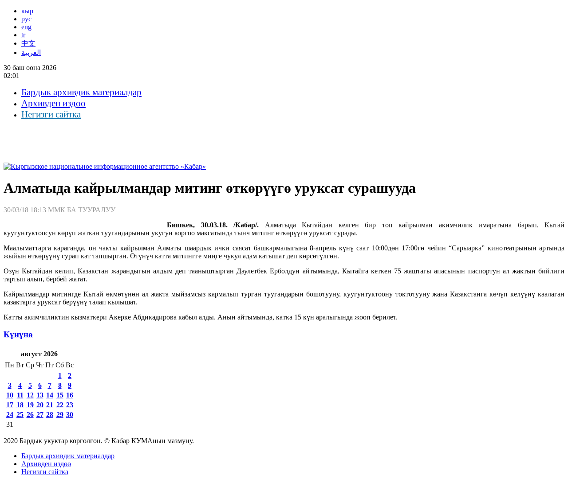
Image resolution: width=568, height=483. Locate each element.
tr (23, 35)
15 (59, 395)
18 (20, 405)
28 (49, 414)
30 (69, 414)
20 (39, 405)
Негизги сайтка (51, 114)
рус (26, 19)
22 (59, 405)
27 (39, 414)
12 (30, 395)
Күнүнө (18, 334)
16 (69, 395)
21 (49, 405)
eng (26, 27)
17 (9, 405)
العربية (31, 52)
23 (69, 405)
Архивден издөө (53, 103)
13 (39, 395)
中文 (28, 43)
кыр (27, 11)
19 (30, 405)
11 (20, 395)
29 (59, 414)
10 (9, 395)
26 (30, 414)
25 (20, 414)
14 (49, 395)
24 (9, 414)
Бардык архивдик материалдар (81, 92)
